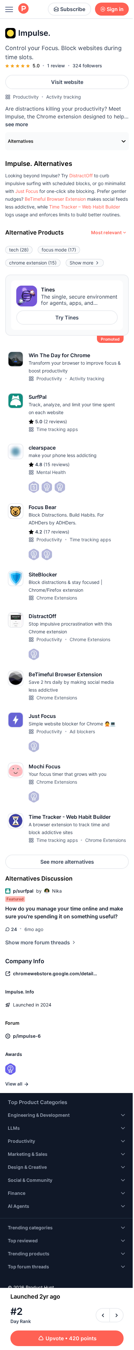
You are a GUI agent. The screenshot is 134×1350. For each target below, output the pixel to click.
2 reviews (55, 421)
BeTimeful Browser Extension (55, 199)
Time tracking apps (57, 429)
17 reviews (56, 531)
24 (14, 929)
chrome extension (33, 262)
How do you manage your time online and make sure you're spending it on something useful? (64, 912)
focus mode (59, 249)
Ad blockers (82, 731)
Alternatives (21, 141)
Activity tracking (63, 97)
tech (19, 249)
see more (16, 124)
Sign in (115, 9)
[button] (81, 175)
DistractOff (81, 175)
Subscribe (72, 9)
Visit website (67, 82)
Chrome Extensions (56, 598)
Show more (81, 262)
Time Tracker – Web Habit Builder (84, 206)
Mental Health (51, 472)
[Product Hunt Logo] (23, 9)
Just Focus (26, 191)
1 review (56, 65)
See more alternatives (67, 861)
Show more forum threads (37, 942)
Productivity (26, 97)
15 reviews (56, 464)
